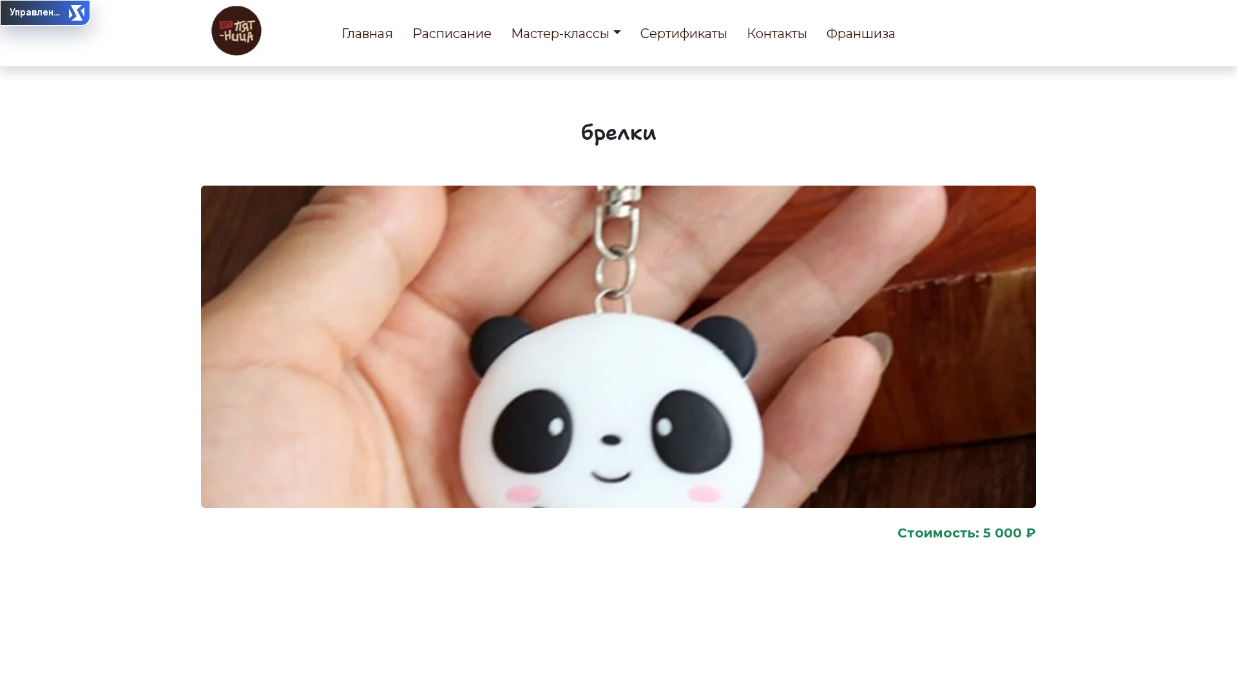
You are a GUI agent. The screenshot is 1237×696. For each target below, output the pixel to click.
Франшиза (861, 33)
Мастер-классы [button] (560, 33)
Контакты (777, 33)
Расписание (452, 33)
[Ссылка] (236, 31)
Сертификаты (683, 33)
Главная (367, 33)
